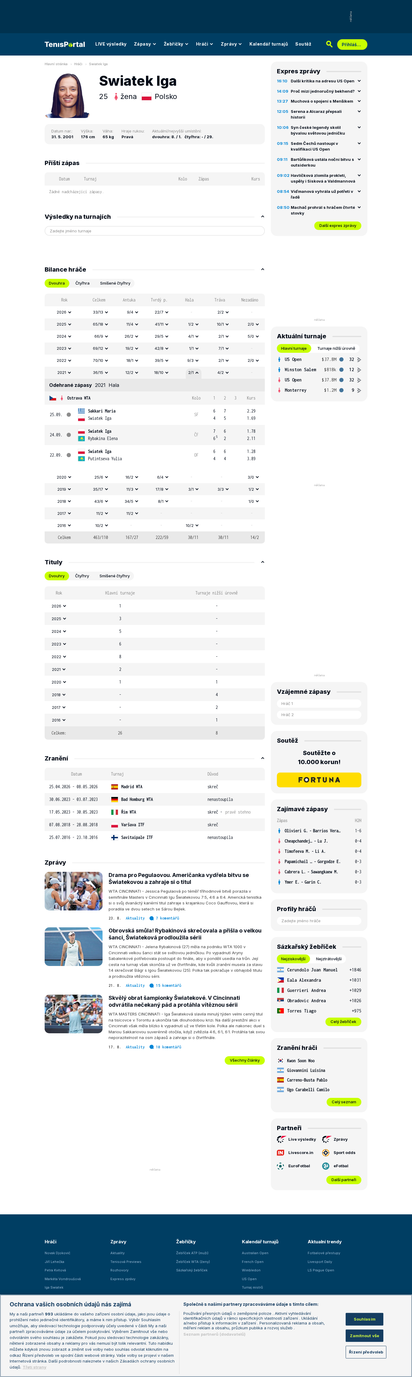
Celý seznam (344, 1101)
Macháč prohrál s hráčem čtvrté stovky (323, 210)
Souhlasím (365, 1319)
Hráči (202, 43)
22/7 (159, 312)
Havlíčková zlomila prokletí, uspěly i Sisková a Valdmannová (323, 178)
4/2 (220, 372)
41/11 (159, 324)
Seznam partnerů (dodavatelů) (214, 1334)
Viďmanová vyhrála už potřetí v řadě (322, 194)
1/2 (191, 324)
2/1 (221, 336)
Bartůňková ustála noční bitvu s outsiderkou (322, 162)
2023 (61, 348)
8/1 (160, 501)
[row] (155, 312)
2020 (61, 477)
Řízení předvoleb (366, 1352)
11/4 (129, 324)
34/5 (129, 501)
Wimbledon (251, 1270)
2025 (61, 324)
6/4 (160, 477)
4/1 (191, 336)
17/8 (159, 489)
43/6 (98, 501)
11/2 (99, 513)
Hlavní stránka (56, 64)
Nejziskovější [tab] (293, 958)
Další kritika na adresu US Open (322, 80)
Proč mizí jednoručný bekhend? (323, 91)
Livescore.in (300, 1152)
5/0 (251, 336)
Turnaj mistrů (252, 1287)
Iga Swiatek (54, 1287)
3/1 (191, 489)
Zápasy (142, 43)
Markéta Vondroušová (63, 1279)
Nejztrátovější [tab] (329, 958)
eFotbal (341, 1165)
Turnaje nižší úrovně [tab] (336, 348)
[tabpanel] (155, 418)
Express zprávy (122, 1279)
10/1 (220, 324)
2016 (61, 525)
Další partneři (343, 1179)
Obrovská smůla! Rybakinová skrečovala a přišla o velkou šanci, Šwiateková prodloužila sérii (185, 934)
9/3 (190, 360)
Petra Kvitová (55, 1270)
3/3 (220, 489)
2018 (61, 501)
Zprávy (229, 43)
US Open (249, 1279)
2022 (61, 360)
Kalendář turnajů (268, 43)
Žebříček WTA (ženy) (193, 1262)
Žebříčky (173, 43)
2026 (61, 312)
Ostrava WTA (78, 397)
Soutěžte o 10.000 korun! (319, 757)
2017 (61, 513)
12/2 (129, 372)
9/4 (130, 312)
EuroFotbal (299, 1165)
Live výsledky (302, 1139)
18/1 (129, 360)
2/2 (220, 312)
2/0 (251, 324)
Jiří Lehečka (54, 1262)
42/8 (159, 348)
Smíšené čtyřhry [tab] (115, 283)
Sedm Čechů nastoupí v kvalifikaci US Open (314, 146)
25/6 (98, 477)
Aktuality (135, 918)
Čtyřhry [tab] (82, 575)
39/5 (159, 360)
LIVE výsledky (111, 43)
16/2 (129, 477)
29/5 (159, 336)
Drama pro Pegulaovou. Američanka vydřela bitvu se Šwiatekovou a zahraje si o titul (179, 878)
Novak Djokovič (57, 1253)
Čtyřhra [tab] (82, 283)
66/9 (98, 336)
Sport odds (345, 1152)
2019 (61, 489)
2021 (61, 372)
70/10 (98, 360)
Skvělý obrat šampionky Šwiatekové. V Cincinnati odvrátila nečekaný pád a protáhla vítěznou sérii (174, 1001)
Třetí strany (34, 1366)
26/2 (129, 336)
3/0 (251, 477)
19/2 (129, 348)
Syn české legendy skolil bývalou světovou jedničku (318, 130)
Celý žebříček (343, 1021)
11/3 (129, 489)
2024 (61, 336)
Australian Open (255, 1253)
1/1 (191, 348)
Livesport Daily (320, 1262)
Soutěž (303, 43)
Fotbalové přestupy (324, 1253)
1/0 (251, 501)
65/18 (98, 324)
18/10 (158, 372)
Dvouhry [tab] (57, 575)
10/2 (99, 525)
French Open (253, 1262)
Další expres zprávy (337, 225)
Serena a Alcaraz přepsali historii (316, 114)
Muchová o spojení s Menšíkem (322, 101)
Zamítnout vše (364, 1335)
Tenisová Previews (125, 1262)
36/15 (98, 372)
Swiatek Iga (98, 64)
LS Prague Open (321, 1270)
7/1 (221, 348)
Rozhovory (119, 1270)
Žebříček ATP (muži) (192, 1253)
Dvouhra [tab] (57, 283)
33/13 (98, 312)
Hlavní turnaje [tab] (294, 348)
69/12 (98, 348)
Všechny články (245, 1060)
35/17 (98, 489)
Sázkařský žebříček (192, 1270)
